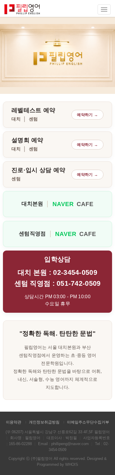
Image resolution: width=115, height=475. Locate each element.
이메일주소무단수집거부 (88, 422)
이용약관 (13, 422)
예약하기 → (87, 115)
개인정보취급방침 (44, 422)
